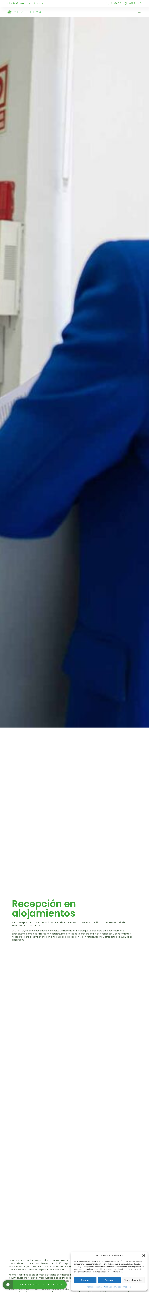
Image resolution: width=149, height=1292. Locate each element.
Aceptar (85, 1280)
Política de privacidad (112, 1287)
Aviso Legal (127, 1287)
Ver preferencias (133, 1280)
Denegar (109, 1280)
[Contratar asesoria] (35, 1284)
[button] (143, 1255)
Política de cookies (94, 1287)
